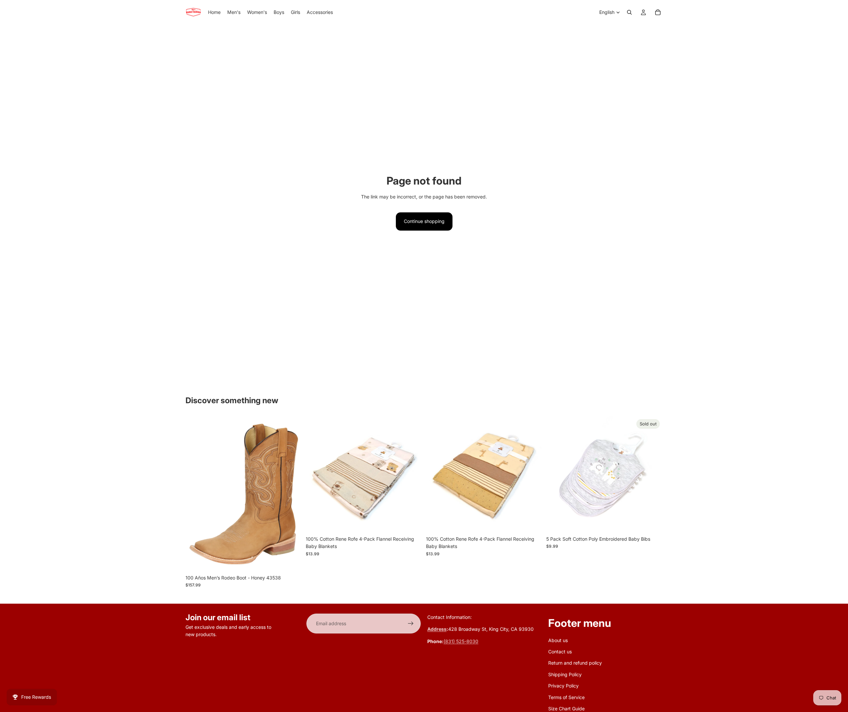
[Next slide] (412, 474)
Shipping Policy (565, 674)
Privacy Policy (563, 685)
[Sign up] (411, 623)
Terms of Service (566, 697)
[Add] (412, 522)
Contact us (560, 651)
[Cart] (658, 12)
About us (558, 640)
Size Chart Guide (566, 708)
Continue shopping (424, 221)
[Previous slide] (316, 474)
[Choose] (291, 561)
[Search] (629, 12)
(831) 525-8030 (461, 641)
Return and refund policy (575, 663)
